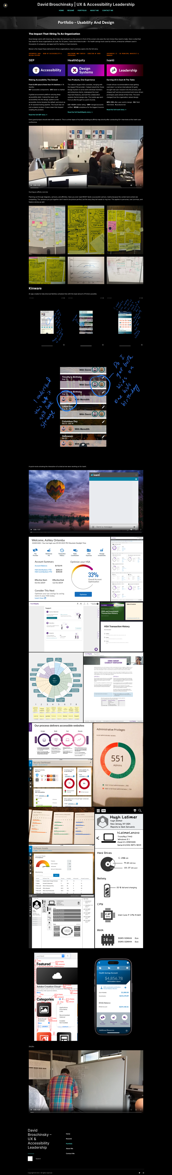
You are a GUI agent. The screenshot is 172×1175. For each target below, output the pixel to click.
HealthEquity (76, 60)
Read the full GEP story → (38, 115)
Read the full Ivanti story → (116, 110)
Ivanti (110, 60)
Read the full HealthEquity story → (80, 112)
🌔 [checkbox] (5, 5)
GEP (31, 60)
